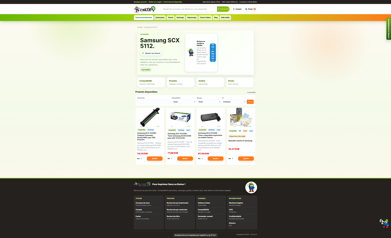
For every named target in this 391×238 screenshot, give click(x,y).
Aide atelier (225, 17)
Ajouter (154, 158)
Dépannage (191, 17)
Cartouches (159, 17)
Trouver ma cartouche (143, 17)
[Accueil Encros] (146, 9)
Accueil (139, 27)
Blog (216, 17)
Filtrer (250, 102)
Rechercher (224, 9)
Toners (170, 17)
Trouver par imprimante (212, 52)
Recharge (180, 17)
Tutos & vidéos (205, 17)
